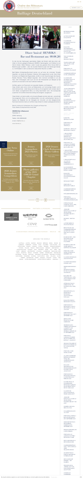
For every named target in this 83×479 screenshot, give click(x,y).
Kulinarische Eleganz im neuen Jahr (70, 262)
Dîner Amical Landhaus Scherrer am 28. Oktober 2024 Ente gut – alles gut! (70, 338)
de (78, 1)
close (81, 477)
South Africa (41, 256)
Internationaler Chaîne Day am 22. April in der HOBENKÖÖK (70, 204)
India (35, 249)
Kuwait (18, 251)
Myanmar (35, 252)
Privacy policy (54, 477)
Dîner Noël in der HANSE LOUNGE (68, 351)
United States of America (44, 259)
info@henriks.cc (20, 121)
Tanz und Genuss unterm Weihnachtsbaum (68, 58)
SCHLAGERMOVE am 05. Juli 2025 (70, 411)
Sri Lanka (53, 256)
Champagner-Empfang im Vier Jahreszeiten (70, 74)
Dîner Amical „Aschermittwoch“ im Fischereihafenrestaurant (71, 198)
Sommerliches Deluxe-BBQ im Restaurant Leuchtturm (70, 108)
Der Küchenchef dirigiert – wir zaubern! (68, 460)
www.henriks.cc (16, 123)
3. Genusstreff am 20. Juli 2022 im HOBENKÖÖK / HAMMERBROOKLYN (70, 162)
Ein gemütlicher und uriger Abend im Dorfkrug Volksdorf (70, 246)
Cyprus (40, 246)
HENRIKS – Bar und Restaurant (69, 114)
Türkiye (60, 257)
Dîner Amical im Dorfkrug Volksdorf (70, 69)
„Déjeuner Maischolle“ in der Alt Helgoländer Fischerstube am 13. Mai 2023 (70, 212)
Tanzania (42, 257)
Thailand (48, 257)
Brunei (56, 243)
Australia (21, 243)
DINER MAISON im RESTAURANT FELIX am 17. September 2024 (70, 314)
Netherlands (48, 252)
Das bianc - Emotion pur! (69, 219)
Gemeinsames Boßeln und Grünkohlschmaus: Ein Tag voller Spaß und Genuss (70, 269)
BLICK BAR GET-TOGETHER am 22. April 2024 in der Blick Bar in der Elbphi (70, 278)
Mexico (30, 252)
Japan (55, 249)
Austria (28, 243)
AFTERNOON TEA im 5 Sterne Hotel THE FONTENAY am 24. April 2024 (70, 286)
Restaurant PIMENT (69, 181)
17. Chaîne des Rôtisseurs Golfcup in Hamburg (69, 42)
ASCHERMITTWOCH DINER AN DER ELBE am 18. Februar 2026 (69, 454)
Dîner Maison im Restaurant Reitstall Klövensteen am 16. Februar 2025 (70, 376)
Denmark (46, 246)
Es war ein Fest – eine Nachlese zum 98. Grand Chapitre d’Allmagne (69, 239)
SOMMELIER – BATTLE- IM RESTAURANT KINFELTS (70, 129)
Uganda (21, 259)
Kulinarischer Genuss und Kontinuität (70, 257)
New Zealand (57, 252)
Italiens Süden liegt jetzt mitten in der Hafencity (69, 64)
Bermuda (45, 243)
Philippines (18, 254)
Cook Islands (53, 244)
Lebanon (23, 251)
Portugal (31, 254)
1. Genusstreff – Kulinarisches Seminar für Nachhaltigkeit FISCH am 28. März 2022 (70, 136)
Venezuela (55, 259)
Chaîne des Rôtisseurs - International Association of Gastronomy (32, 231)
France (32, 248)
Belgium (39, 243)
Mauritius (23, 252)
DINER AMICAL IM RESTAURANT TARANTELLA (68, 124)
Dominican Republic (55, 246)
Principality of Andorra (41, 254)
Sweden (23, 257)
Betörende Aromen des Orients (69, 32)
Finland (27, 248)
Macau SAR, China (56, 251)
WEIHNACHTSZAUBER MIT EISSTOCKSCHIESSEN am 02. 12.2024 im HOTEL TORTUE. (70, 346)
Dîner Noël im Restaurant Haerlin (69, 185)
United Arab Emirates (30, 259)
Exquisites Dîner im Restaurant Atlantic (69, 301)
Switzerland (30, 257)
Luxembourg (46, 251)
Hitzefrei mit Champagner (67, 473)
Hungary (30, 249)
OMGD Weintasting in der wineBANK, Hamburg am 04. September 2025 (69, 424)
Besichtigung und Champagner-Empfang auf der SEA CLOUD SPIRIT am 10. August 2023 (70, 230)
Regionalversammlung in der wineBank (70, 430)
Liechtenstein (31, 251)
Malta (18, 252)
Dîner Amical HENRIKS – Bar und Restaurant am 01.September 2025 (70, 417)
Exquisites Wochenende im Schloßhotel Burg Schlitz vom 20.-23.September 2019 (70, 50)
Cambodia (21, 244)
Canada (35, 244)
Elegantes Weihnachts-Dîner (69, 118)
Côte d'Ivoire (21, 246)
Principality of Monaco (56, 254)
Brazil (51, 243)
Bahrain (33, 243)
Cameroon (28, 244)
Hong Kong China (21, 249)
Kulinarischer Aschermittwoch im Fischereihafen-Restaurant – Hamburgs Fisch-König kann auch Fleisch (70, 81)
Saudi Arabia (19, 256)
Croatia (28, 246)
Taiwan (37, 257)
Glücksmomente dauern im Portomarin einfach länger (70, 169)
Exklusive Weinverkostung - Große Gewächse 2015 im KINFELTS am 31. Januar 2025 (70, 368)
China (39, 244)
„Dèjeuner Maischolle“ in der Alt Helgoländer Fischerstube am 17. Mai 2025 (70, 400)
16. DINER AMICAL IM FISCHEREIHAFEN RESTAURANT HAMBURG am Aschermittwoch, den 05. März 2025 (70, 384)
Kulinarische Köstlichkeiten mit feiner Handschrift (69, 392)
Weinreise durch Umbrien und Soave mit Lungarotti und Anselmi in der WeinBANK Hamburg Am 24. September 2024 (70, 328)
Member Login (76, 7)
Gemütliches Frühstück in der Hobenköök (69, 320)
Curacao (34, 246)
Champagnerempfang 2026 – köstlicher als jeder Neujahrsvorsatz (70, 447)
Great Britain (55, 248)
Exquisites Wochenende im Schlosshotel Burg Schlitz (69, 176)
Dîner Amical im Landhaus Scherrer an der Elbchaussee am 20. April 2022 (69, 145)
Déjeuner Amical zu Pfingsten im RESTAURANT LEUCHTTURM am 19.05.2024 (69, 294)
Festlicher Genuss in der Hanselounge (70, 441)
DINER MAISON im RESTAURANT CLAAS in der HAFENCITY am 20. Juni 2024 (69, 307)
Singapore (27, 256)
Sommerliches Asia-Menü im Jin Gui (69, 407)
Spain (47, 256)
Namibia (42, 252)
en (80, 1)
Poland (25, 254)
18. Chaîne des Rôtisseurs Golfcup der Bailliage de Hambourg (69, 102)
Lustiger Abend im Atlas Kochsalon (69, 224)
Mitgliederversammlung (70, 193)
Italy (51, 249)
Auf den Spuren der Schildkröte (69, 37)
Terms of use (53, 231)
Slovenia (33, 256)
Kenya (60, 249)
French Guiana (40, 248)
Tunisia (55, 257)
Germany (47, 248)
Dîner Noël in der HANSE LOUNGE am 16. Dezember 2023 (69, 252)
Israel (46, 249)
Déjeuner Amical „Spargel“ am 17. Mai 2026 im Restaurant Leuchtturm (69, 468)
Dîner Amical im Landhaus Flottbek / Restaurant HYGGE (69, 436)
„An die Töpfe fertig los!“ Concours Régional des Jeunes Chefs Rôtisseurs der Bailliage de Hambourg (70, 92)
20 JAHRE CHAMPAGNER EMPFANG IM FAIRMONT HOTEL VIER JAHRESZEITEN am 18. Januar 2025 (70, 358)
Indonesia (41, 249)
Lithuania (39, 251)
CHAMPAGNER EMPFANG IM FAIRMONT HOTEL (70, 189)
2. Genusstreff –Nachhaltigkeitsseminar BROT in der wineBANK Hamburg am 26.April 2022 (71, 153)
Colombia (45, 244)
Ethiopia (21, 248)
